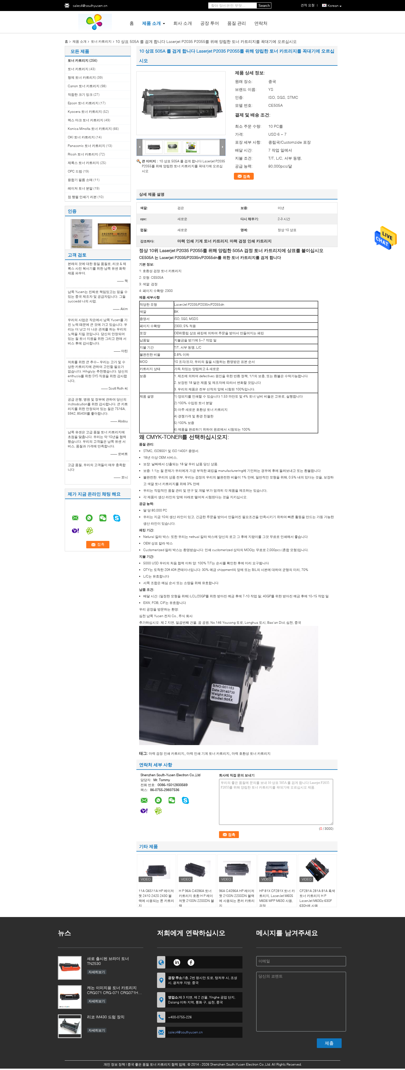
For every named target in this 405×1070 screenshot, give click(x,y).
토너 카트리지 (101, 41)
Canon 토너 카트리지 (83, 86)
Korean (333, 6)
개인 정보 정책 (114, 1064)
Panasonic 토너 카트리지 (86, 146)
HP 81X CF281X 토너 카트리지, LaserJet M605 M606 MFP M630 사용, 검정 (277, 898)
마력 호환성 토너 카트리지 (251, 753)
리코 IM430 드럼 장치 (106, 1016)
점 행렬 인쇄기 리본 (82, 197)
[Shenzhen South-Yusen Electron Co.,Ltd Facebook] (191, 961)
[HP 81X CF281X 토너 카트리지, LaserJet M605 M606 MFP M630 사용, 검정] (277, 869)
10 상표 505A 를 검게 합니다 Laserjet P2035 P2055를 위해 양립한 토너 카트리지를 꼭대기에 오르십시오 (183, 166)
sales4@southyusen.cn (90, 6)
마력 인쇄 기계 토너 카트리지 (208, 753)
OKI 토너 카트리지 (81, 137)
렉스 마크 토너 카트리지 (85, 120)
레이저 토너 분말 (80, 188)
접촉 (246, 176)
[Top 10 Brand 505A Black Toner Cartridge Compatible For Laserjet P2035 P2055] (181, 103)
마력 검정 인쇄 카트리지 (166, 753)
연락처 (261, 23)
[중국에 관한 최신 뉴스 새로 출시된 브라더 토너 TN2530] (70, 968)
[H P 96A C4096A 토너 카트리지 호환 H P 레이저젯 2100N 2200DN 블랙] (196, 869)
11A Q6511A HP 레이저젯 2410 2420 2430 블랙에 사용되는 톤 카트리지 (156, 898)
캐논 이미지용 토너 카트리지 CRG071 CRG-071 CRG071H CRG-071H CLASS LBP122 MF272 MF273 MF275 (112, 990)
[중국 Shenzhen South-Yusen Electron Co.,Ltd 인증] (81, 233)
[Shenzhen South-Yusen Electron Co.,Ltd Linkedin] (176, 961)
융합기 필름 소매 (80, 180)
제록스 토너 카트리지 (83, 163)
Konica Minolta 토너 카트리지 (90, 129)
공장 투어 (209, 23)
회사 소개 (182, 23)
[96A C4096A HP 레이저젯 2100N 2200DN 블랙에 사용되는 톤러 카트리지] (237, 869)
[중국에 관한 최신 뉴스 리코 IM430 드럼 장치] (70, 1026)
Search (264, 6)
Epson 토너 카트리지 (83, 103)
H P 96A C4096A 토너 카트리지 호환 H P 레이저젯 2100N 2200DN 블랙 (196, 898)
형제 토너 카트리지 (82, 77)
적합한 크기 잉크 (80, 94)
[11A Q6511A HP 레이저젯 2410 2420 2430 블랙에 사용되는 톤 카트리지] (156, 869)
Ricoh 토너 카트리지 (83, 154)
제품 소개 (151, 23)
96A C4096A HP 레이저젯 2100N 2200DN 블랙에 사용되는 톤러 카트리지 (237, 898)
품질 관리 (236, 23)
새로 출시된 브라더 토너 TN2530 (108, 961)
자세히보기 (96, 972)
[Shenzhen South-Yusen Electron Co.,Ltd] (95, 22)
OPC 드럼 (75, 171)
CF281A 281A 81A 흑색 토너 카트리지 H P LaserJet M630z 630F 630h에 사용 (317, 898)
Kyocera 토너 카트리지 (85, 112)
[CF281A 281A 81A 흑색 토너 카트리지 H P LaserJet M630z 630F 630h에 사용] (317, 869)
